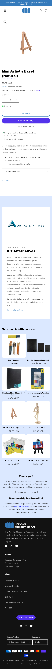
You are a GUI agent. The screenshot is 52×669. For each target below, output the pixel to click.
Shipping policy (26, 664)
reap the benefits (21, 506)
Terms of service (12, 664)
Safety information (15, 310)
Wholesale (9, 608)
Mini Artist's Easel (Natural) (13, 428)
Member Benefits (12, 586)
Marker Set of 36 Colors (14, 461)
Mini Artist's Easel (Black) (38, 461)
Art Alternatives (8, 79)
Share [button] (7, 180)
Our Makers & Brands (14, 602)
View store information (13, 139)
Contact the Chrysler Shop (16, 591)
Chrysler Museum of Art (16, 660)
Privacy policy (44, 660)
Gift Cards (9, 597)
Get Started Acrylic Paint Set (38, 393)
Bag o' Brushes (13, 360)
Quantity (5, 95)
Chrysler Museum (12, 581)
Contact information (40, 664)
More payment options (26, 126)
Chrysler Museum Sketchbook (38, 360)
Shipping (4, 86)
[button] (4, 10)
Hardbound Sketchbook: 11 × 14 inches (13, 394)
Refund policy (32, 660)
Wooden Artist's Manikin (38, 428)
